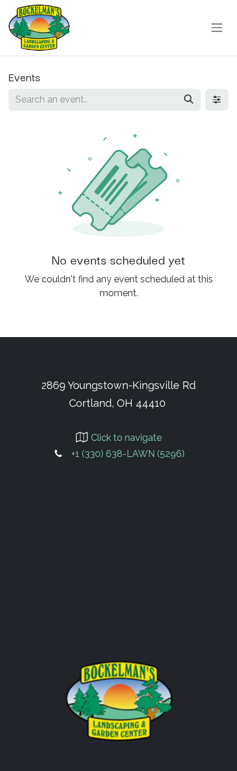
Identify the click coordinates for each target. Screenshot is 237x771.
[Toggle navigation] (216, 28)
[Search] (189, 100)
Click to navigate (126, 437)
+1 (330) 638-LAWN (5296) (128, 453)
